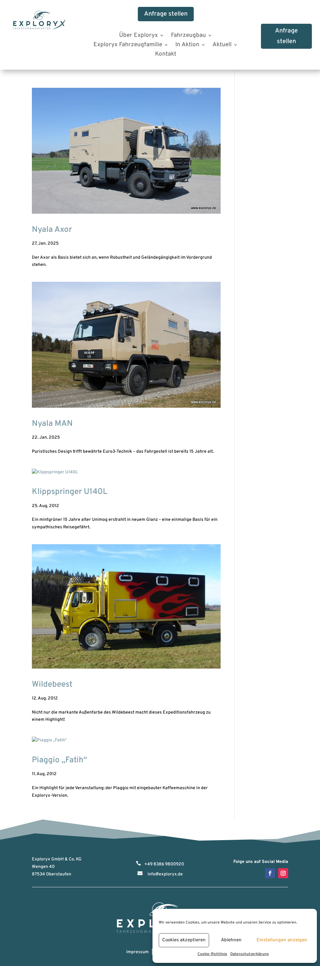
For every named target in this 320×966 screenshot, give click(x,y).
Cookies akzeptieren (184, 940)
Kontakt (165, 55)
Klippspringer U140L (70, 492)
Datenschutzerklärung (249, 954)
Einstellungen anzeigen (282, 940)
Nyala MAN (52, 424)
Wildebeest (52, 685)
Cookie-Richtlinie (212, 954)
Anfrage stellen (166, 14)
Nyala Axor (52, 230)
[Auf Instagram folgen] (283, 873)
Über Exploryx (138, 36)
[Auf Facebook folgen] (270, 873)
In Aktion (187, 45)
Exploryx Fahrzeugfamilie (127, 45)
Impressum (137, 952)
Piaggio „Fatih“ (59, 760)
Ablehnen (231, 940)
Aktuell (222, 45)
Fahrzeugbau (188, 36)
